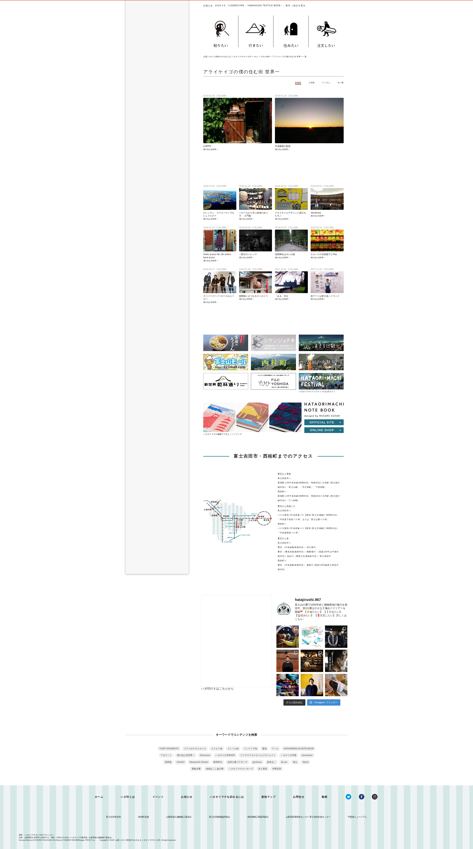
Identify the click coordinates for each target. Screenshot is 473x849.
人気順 (312, 83)
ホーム (99, 796)
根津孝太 (217, 762)
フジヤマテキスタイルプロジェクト (258, 755)
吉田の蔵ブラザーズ (237, 762)
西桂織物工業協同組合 (257, 817)
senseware (307, 755)
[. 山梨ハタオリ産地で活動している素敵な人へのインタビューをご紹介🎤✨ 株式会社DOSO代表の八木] (312, 685)
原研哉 (168, 762)
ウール (275, 748)
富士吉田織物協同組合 (219, 817)
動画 (325, 796)
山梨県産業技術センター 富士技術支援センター (308, 817)
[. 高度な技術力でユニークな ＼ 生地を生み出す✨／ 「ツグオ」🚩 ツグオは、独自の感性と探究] (336, 636)
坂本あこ (271, 762)
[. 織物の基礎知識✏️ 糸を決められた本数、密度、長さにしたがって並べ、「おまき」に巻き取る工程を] (312, 636)
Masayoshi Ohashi (199, 762)
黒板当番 (196, 768)
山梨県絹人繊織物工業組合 (179, 817)
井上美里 (262, 768)
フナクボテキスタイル (195, 748)
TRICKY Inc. (90, 840)
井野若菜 (276, 768)
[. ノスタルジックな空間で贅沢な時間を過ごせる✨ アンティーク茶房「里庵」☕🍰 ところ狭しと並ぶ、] (312, 661)
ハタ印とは (128, 796)
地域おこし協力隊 (215, 768)
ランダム (326, 83)
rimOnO (180, 762)
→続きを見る (298, 5)
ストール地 (233, 748)
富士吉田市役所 (113, 817)
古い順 (341, 83)
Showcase (205, 755)
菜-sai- (284, 762)
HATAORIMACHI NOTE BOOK (299, 748)
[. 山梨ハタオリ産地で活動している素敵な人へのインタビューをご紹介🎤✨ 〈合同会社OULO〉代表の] (287, 661)
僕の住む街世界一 (186, 755)
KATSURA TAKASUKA (42, 840)
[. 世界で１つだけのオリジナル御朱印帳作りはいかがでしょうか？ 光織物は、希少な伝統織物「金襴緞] (336, 685)
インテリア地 (250, 748)
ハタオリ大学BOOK (225, 755)
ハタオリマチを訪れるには (227, 796)
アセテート (166, 755)
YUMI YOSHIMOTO (169, 748)
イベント (158, 796)
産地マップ (268, 796)
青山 (295, 762)
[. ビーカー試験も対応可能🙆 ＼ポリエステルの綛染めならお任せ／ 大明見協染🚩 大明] (287, 636)
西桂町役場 (143, 817)
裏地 (264, 748)
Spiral (305, 762)
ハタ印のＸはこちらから (217, 688)
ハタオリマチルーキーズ (241, 768)
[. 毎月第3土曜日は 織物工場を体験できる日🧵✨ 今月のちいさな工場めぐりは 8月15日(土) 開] (287, 685)
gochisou (257, 762)
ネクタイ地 (216, 748)
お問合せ (298, 796)
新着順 (298, 83)
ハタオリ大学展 (288, 755)
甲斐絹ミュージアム (357, 817)
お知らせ (208, 5)
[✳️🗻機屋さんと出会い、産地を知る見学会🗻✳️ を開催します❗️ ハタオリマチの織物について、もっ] (336, 661)
